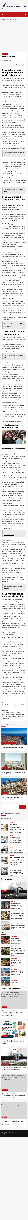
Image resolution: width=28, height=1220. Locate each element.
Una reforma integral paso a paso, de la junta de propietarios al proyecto (12, 798)
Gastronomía (14, 936)
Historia (11, 822)
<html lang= (14, 982)
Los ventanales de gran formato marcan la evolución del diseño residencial (13, 773)
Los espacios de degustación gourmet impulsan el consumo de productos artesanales (17, 941)
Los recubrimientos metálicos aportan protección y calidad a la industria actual (17, 906)
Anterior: (13, 705)
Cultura (11, 835)
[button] (2, 14)
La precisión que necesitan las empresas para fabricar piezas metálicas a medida (16, 850)
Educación (12, 855)
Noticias (11, 847)
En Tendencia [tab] (6, 818)
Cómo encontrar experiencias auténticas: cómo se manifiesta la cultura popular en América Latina (17, 872)
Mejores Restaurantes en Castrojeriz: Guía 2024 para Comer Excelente (18, 972)
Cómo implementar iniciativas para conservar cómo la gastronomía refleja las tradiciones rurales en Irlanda (18, 952)
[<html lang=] (5, 981)
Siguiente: (14, 714)
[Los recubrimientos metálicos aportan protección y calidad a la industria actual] (5, 905)
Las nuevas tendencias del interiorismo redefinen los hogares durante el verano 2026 (18, 926)
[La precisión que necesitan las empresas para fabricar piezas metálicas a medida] (4, 849)
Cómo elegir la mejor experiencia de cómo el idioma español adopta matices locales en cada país (16, 841)
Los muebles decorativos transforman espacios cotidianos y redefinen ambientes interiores (17, 916)
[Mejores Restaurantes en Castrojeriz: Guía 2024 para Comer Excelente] (5, 972)
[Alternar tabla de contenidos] (21, 65)
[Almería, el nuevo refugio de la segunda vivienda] (14, 736)
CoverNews (10, 1135)
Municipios (5, 54)
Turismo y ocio (12, 743)
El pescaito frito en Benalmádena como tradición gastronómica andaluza (17, 963)
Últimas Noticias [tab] (8, 814)
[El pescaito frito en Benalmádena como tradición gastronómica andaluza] (5, 962)
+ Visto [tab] (17, 814)
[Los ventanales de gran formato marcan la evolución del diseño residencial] (14, 761)
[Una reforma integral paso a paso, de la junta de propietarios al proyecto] (14, 786)
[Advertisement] (14, 36)
